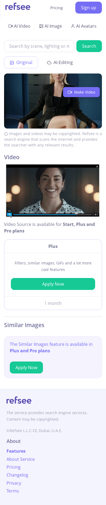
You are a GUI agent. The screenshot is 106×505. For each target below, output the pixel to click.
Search (89, 46)
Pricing (56, 7)
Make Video (84, 92)
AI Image (53, 26)
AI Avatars (86, 26)
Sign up (88, 8)
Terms (13, 491)
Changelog (17, 475)
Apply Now (53, 284)
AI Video (22, 26)
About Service (21, 459)
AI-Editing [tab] (62, 62)
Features (16, 451)
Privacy (14, 483)
